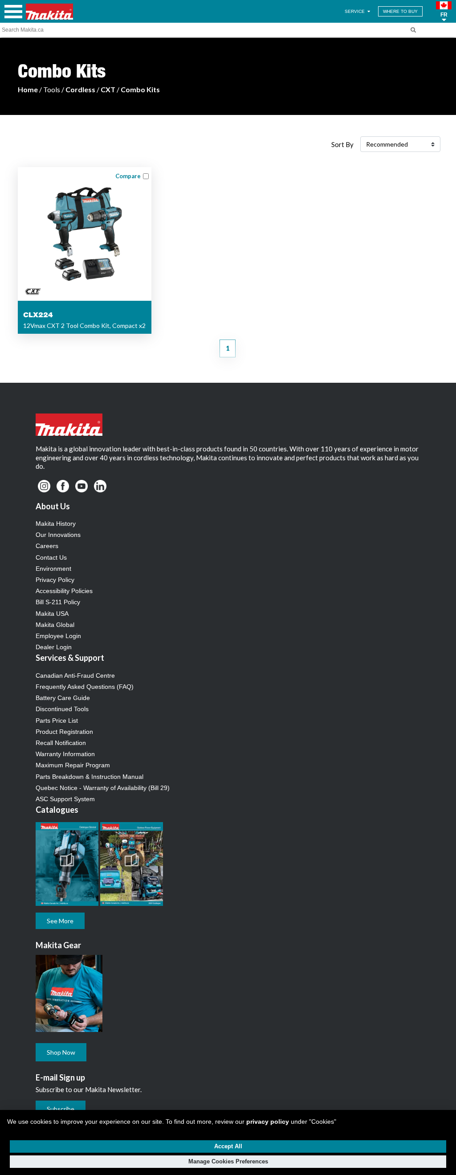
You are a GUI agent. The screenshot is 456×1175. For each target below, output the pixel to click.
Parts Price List (57, 720)
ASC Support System (65, 798)
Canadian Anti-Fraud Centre (75, 675)
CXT (108, 89)
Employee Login (58, 635)
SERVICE (355, 11)
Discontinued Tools (62, 708)
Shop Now (61, 1052)
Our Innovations (58, 534)
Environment (53, 568)
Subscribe (60, 1109)
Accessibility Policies (64, 590)
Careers (47, 545)
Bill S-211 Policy (58, 602)
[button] (444, 11)
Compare (128, 176)
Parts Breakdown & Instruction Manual (89, 776)
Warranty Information (65, 753)
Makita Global (55, 624)
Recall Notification (61, 742)
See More (60, 921)
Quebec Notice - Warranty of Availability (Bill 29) (103, 787)
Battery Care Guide (63, 697)
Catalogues (57, 810)
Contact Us (51, 557)
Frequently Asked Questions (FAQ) (85, 686)
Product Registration (64, 731)
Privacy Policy (55, 579)
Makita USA (52, 613)
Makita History (56, 523)
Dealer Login (54, 647)
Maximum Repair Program (73, 765)
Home (28, 89)
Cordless (80, 89)
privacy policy (267, 1121)
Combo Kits (140, 89)
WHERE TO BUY (400, 11)
